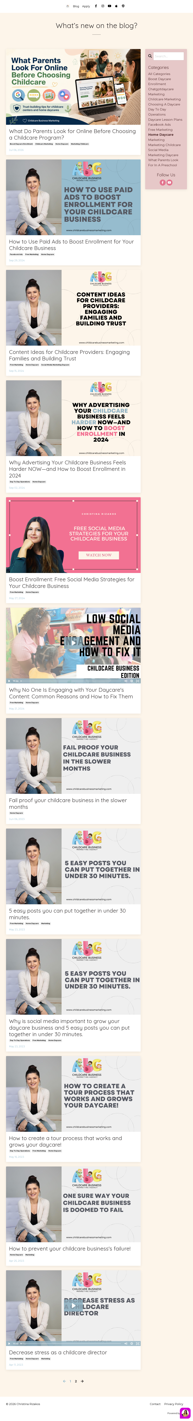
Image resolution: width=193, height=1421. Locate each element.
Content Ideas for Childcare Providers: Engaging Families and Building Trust (69, 355)
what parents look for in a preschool (163, 162)
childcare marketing (44, 144)
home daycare (61, 144)
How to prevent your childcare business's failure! (70, 1248)
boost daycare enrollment (21, 144)
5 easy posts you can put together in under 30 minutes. (67, 913)
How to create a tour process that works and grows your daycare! (65, 1141)
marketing (45, 924)
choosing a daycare (164, 104)
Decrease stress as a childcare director (58, 1352)
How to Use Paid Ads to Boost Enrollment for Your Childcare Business (71, 244)
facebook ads (16, 254)
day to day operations (20, 482)
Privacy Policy (173, 1404)
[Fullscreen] (138, 681)
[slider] (71, 681)
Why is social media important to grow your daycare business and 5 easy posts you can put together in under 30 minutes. (69, 1027)
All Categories (159, 74)
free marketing (31, 254)
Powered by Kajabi (177, 1413)
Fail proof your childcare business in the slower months (68, 803)
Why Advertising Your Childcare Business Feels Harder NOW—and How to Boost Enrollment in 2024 (67, 469)
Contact (155, 1404)
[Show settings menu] (132, 681)
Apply (86, 6)
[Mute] (126, 681)
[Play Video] (9, 681)
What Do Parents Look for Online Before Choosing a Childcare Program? (72, 134)
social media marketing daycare (55, 365)
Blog (76, 6)
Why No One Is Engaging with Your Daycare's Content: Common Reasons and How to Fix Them (71, 692)
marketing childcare (80, 144)
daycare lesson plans (165, 119)
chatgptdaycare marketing (161, 91)
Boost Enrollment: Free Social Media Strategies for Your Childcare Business (71, 582)
